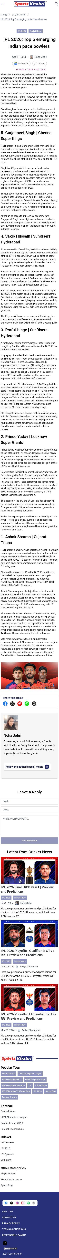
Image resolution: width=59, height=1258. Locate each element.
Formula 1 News (9, 1097)
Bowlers (20, 69)
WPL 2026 (6, 1160)
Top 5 (30, 69)
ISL (30, 1085)
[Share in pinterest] (19, 703)
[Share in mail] (34, 703)
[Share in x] (11, 1203)
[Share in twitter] (12, 703)
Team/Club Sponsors (11, 1179)
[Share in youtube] (22, 1203)
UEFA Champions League (30, 1074)
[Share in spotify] (28, 1203)
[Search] (56, 4)
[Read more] (29, 887)
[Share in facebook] (5, 703)
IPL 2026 (22, 31)
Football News (8, 1074)
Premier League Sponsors (13, 1085)
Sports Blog (51, 1091)
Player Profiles (8, 1173)
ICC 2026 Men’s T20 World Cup (16, 1091)
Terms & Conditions (14, 1229)
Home (4, 14)
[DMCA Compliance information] (10, 1249)
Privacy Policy (11, 1223)
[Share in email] (33, 1203)
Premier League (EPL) (11, 1079)
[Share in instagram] (17, 1203)
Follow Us (23, 63)
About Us (7, 1211)
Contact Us (9, 1217)
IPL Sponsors (7, 1154)
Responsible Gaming (14, 1235)
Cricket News (18, 14)
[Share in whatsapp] (27, 703)
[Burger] (3, 4)
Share (42, 63)
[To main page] (30, 4)
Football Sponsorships (35, 1079)
